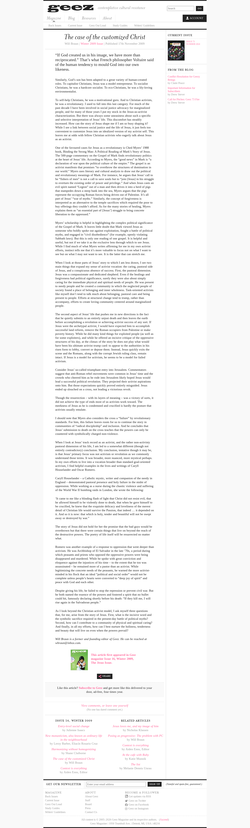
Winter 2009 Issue (92, 43)
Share (106, 676)
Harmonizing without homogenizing (74, 749)
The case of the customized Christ (74, 758)
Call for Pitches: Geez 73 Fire (183, 99)
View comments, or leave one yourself (104, 705)
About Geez (91, 796)
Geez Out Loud (97, 25)
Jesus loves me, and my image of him (136, 726)
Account (196, 18)
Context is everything (74, 768)
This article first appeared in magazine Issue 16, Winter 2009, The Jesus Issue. (113, 658)
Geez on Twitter (137, 800)
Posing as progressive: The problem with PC (135, 735)
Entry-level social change (73, 726)
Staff (87, 800)
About (107, 18)
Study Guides (120, 25)
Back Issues (54, 25)
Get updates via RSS (140, 796)
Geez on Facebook (139, 804)
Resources (89, 18)
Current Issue (75, 25)
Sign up (154, 784)
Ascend (164, 819)
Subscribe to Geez (90, 688)
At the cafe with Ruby (135, 754)
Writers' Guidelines (144, 25)
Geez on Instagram (138, 808)
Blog (71, 18)
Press (88, 808)
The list (135, 764)
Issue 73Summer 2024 (193, 42)
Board (88, 804)
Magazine (54, 18)
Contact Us (91, 812)
